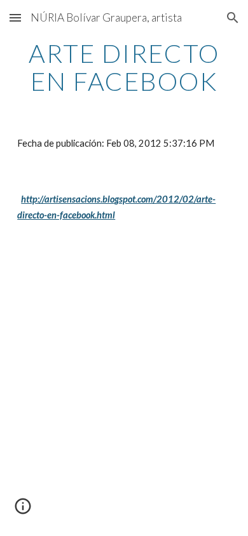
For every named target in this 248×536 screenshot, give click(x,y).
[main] (124, 67)
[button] (15, 17)
